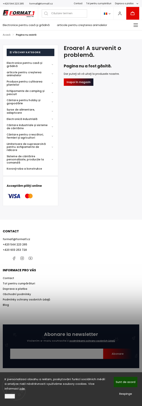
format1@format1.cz (16, 239)
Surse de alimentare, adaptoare (21, 111)
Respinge (125, 394)
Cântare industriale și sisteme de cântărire (27, 126)
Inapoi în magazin (79, 82)
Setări (9, 396)
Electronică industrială (22, 119)
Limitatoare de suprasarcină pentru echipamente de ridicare (26, 147)
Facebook (14, 258)
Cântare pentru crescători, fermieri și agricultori (25, 136)
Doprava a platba (124, 3)
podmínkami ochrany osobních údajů (92, 340)
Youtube (30, 258)
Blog (6, 305)
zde (22, 388)
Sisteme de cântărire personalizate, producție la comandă (25, 159)
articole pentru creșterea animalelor (24, 73)
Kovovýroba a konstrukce (24, 169)
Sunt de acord (125, 382)
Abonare (118, 354)
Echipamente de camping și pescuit (26, 92)
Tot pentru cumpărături (98, 3)
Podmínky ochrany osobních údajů (26, 299)
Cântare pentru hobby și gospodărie (23, 101)
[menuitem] (28, 25)
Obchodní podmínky (17, 294)
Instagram (22, 258)
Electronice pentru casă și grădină (24, 64)
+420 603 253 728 (15, 250)
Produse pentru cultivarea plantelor (25, 83)
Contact (78, 3)
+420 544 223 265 (15, 244)
